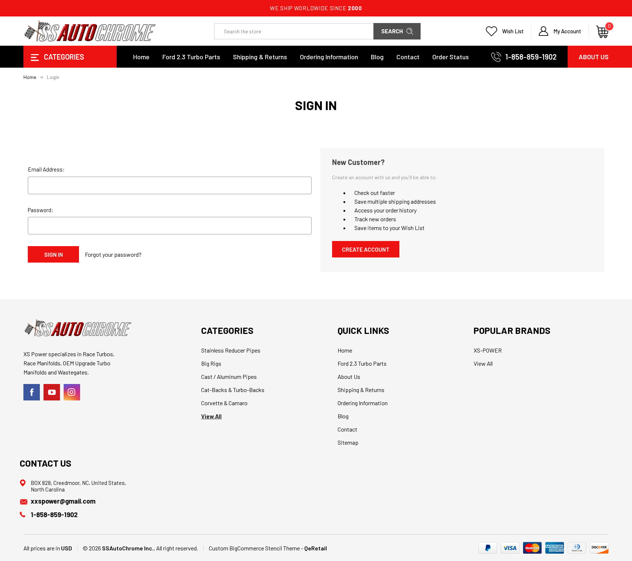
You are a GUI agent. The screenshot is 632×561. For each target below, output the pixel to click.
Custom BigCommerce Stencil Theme (254, 548)
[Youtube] (52, 392)
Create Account (366, 249)
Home (141, 57)
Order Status (450, 57)
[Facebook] (31, 392)
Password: (40, 210)
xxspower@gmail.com (63, 501)
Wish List (513, 31)
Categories (63, 56)
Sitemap (348, 442)
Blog (377, 57)
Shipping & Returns (260, 57)
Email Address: (46, 169)
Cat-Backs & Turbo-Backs (232, 389)
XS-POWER (488, 350)
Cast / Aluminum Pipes (229, 376)
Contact (408, 57)
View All (211, 416)
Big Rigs (211, 363)
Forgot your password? (113, 254)
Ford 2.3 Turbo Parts (191, 57)
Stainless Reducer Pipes (230, 350)
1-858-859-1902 (531, 56)
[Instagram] (72, 392)
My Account (567, 31)
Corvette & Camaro (224, 402)
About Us (594, 57)
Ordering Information (329, 57)
